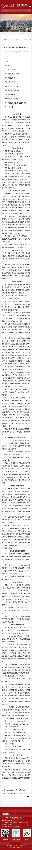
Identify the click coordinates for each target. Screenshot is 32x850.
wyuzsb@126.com (13, 826)
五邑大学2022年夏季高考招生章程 (16, 793)
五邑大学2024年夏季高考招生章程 (16, 790)
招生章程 (24, 39)
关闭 (27, 797)
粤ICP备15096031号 (16, 847)
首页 (12, 39)
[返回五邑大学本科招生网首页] (16, 5)
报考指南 (17, 39)
